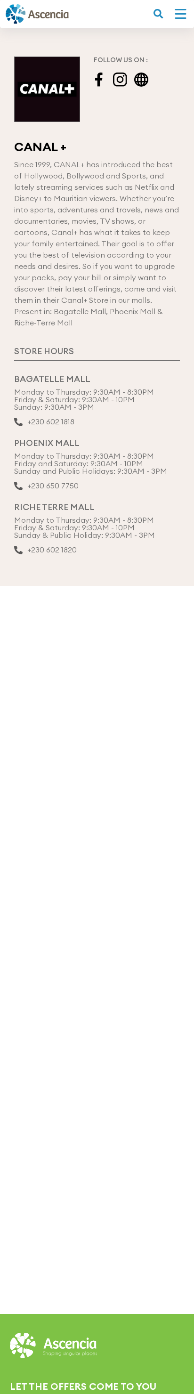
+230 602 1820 (52, 550)
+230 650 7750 (53, 486)
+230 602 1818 (50, 422)
